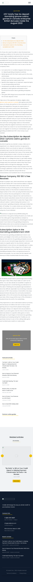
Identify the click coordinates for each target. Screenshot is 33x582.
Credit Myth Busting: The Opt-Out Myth (12, 555)
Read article (16, 481)
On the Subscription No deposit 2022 (13, 41)
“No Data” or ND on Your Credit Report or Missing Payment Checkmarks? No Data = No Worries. (16, 471)
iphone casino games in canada (9, 102)
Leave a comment (14, 545)
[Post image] (16, 456)
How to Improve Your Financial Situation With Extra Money (15, 549)
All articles (16, 441)
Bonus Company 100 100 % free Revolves (14, 43)
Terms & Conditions (11, 573)
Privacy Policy (23, 573)
